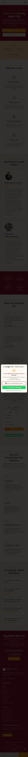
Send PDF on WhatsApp (15, 387)
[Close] (25, 366)
